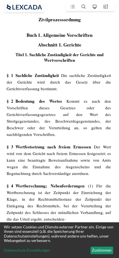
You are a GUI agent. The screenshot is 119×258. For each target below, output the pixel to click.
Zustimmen (102, 250)
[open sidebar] (24, 7)
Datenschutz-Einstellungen (27, 250)
